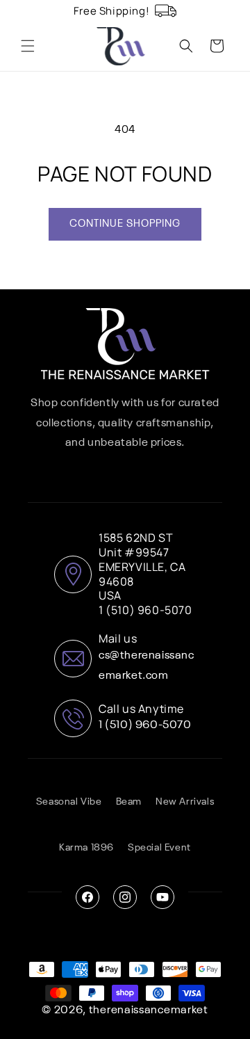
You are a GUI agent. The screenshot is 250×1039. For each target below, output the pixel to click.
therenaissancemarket (148, 1010)
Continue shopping (125, 223)
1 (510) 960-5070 (145, 725)
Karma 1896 (86, 848)
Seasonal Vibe (69, 802)
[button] (27, 46)
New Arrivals (185, 802)
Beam (129, 802)
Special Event (159, 848)
